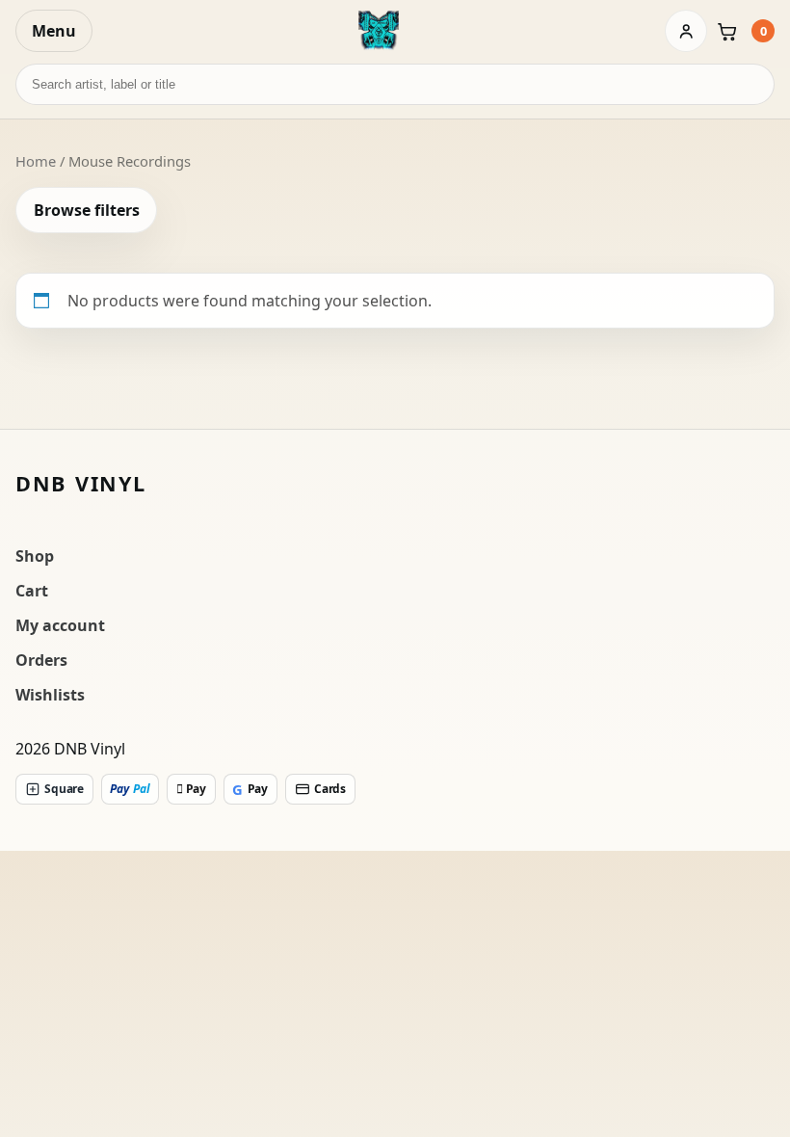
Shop (34, 556)
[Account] (686, 31)
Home (35, 161)
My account (60, 625)
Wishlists (50, 694)
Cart (31, 590)
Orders (41, 660)
